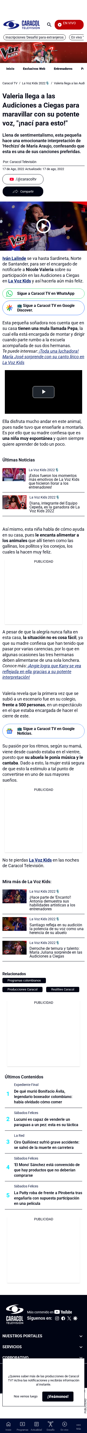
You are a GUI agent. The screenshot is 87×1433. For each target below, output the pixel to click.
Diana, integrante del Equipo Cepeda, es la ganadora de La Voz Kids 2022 (54, 507)
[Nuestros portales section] (81, 1336)
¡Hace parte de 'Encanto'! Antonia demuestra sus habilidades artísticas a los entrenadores (52, 903)
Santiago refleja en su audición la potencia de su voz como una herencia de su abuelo (56, 929)
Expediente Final (26, 1085)
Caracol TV (9, 83)
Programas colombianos (24, 980)
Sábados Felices (26, 1113)
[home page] (21, 24)
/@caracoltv (26, 179)
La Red (19, 1135)
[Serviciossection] (81, 1347)
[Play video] (43, 226)
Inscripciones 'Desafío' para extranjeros (35, 37)
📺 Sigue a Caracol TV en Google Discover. (46, 307)
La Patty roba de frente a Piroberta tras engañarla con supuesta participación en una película (48, 1198)
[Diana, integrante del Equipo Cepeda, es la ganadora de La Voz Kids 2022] (14, 502)
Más (78, 1428)
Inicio (10, 68)
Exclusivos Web (34, 68)
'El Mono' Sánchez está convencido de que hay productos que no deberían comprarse (47, 1170)
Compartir (27, 191)
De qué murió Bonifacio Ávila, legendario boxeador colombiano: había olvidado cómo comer (43, 1096)
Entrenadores (63, 68)
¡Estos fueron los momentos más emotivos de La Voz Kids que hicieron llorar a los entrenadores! (54, 481)
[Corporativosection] (81, 1358)
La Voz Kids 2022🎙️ (35, 83)
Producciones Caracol (22, 989)
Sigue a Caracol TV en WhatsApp (45, 293)
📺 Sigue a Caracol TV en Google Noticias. (46, 731)
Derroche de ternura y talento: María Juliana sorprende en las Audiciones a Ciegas (55, 952)
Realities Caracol (62, 989)
